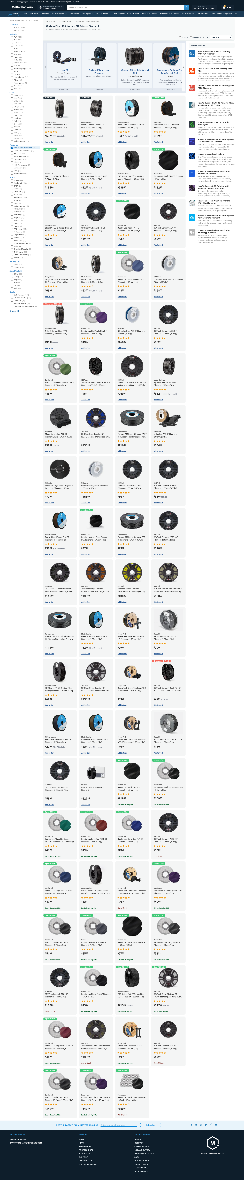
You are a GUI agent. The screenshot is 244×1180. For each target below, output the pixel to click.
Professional (86, 1150)
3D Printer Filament (59, 14)
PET (17, 43)
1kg (18, 280)
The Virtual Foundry (23, 249)
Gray (18, 98)
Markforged (19, 215)
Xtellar (17, 246)
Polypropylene (20, 83)
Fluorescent (20, 159)
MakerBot (19, 212)
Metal (18, 60)
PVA (17, 66)
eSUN (18, 195)
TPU (18, 86)
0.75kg (18, 277)
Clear (17, 130)
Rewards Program (144, 1153)
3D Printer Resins (188, 14)
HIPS (17, 74)
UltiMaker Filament (22, 255)
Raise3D (19, 238)
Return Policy (141, 1161)
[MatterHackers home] (22, 7)
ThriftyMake (20, 252)
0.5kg (18, 274)
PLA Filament (106, 14)
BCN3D (18, 189)
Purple (18, 118)
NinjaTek (19, 217)
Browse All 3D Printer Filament (24, 20)
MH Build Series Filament (169, 14)
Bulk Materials (21, 295)
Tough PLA (19, 51)
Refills (18, 264)
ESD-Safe (19, 153)
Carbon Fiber (20, 63)
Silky (17, 171)
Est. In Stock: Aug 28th (125, 805)
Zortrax (18, 258)
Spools (19, 267)
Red (17, 104)
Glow (17, 162)
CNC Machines (203, 14)
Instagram (201, 1125)
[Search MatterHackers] (186, 7)
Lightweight (20, 168)
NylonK (18, 223)
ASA (17, 54)
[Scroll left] (45, 67)
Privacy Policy (142, 1164)
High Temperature (22, 165)
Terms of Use (141, 1168)
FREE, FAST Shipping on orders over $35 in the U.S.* (29, 2)
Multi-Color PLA (21, 141)
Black (18, 95)
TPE (17, 89)
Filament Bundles (22, 298)
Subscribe (150, 1125)
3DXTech (19, 180)
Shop (81, 1139)
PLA (18, 37)
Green (18, 112)
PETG (18, 46)
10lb (17, 288)
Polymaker (20, 235)
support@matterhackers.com (26, 1143)
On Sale (185, 37)
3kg (17, 282)
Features (14, 145)
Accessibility (141, 1171)
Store (55, 21)
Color (12, 92)
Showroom (85, 1146)
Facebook (191, 1125)
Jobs (136, 1157)
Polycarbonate (21, 77)
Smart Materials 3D (22, 243)
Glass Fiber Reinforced (24, 151)
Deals (12, 292)
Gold (17, 133)
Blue (18, 115)
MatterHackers (21, 206)
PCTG (17, 48)
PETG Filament (133, 14)
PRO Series (20, 229)
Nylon (18, 57)
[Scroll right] (183, 67)
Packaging (15, 261)
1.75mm (19, 27)
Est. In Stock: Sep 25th (125, 1063)
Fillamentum (20, 197)
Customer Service (58, 2)
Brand (12, 177)
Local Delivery (142, 1150)
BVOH (17, 71)
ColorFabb (19, 192)
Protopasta (20, 232)
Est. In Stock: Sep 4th (88, 908)
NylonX (18, 226)
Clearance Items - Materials (25, 306)
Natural (18, 138)
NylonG (18, 220)
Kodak (17, 200)
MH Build (19, 209)
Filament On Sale (22, 303)
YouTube (216, 1125)
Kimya (17, 203)
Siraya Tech (20, 240)
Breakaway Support (22, 68)
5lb (17, 285)
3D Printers (45, 14)
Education (84, 1153)
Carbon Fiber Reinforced (24, 148)
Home (48, 21)
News (82, 1143)
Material (13, 34)
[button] (50, 7)
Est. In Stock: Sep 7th (161, 1011)
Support (83, 1157)
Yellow (18, 110)
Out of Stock (159, 856)
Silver (18, 135)
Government (85, 1161)
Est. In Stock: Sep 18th (161, 805)
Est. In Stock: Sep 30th (52, 856)
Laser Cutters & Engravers (222, 14)
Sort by (206, 37)
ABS (18, 40)
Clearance (197, 37)
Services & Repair (88, 1164)
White (18, 101)
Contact (138, 1143)
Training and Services (90, 14)
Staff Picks (34, 14)
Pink (17, 121)
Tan (17, 127)
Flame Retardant (21, 156)
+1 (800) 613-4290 (72, 2)
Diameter (14, 25)
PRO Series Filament (149, 14)
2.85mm (19, 30)
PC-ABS (18, 80)
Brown (18, 124)
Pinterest (211, 1125)
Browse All (14, 311)
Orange (19, 107)
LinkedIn (206, 1125)
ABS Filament (119, 14)
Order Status (141, 1146)
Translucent (20, 174)
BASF (17, 186)
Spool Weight (16, 271)
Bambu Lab (74, 14)
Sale (25, 14)
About (137, 1139)
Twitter (196, 1125)
